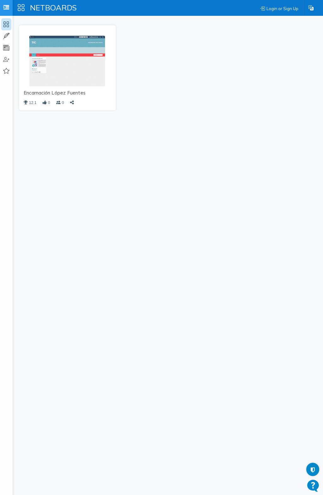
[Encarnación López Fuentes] (67, 60)
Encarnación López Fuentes (54, 93)
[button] (311, 8)
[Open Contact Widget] (313, 486)
